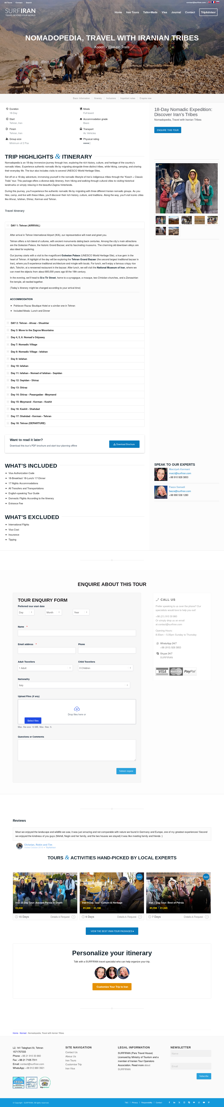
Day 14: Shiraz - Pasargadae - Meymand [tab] (33, 394)
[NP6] (160, 231)
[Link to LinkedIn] (174, 1102)
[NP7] (173, 231)
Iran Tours (70, 1060)
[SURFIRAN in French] (214, 2)
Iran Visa (70, 1068)
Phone (81, 644)
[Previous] (200, 830)
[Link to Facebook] (169, 1102)
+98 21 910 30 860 (31, 1055)
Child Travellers (86, 661)
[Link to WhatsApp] (198, 1102)
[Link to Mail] (194, 1102)
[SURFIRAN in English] (210, 2)
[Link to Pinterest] (208, 1102)
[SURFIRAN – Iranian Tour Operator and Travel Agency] (20, 12)
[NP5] (212, 220)
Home (15, 1033)
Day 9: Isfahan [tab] (19, 359)
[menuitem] (9, 2)
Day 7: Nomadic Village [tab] (24, 344)
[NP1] (186, 188)
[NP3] (186, 220)
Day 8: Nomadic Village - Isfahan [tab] (29, 351)
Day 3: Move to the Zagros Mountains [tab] (32, 330)
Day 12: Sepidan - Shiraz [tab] (25, 380)
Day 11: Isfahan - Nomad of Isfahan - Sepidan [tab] (36, 373)
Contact (19, 2)
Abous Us (70, 1056)
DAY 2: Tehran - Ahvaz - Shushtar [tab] (30, 323)
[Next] (208, 830)
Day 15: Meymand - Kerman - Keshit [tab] (31, 401)
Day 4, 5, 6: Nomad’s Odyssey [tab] (28, 337)
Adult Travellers (26, 661)
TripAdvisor (51, 847)
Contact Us (71, 1052)
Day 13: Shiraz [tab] (19, 387)
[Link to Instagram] (184, 1102)
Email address (27, 644)
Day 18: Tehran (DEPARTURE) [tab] (28, 423)
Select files (33, 720)
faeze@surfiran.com (180, 491)
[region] (74, 274)
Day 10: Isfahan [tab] (19, 366)
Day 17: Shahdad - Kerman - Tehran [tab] (31, 416)
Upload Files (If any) (29, 696)
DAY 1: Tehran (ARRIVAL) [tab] (25, 225)
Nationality (24, 679)
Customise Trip (73, 1064)
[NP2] (173, 220)
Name (23, 626)
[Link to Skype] (189, 1102)
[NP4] (199, 220)
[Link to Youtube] (203, 1102)
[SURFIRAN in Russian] (218, 2)
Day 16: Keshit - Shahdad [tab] (25, 409)
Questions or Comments (31, 736)
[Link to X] (179, 1102)
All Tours (8, 2)
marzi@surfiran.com (180, 473)
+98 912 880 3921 (34, 1068)
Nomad (23, 1033)
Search (29, 2)
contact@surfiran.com (32, 1064)
